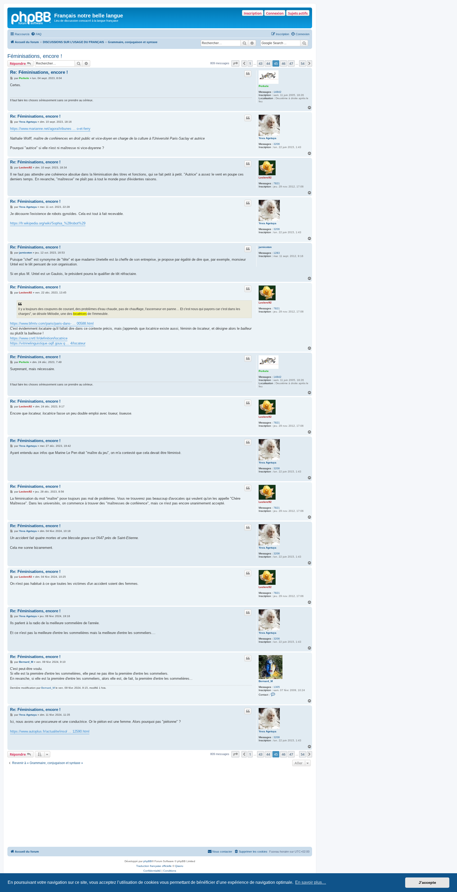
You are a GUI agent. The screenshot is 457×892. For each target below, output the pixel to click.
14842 (277, 91)
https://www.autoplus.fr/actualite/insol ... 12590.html (49, 731)
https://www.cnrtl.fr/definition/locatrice (38, 338)
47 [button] (291, 63)
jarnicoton (265, 247)
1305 (276, 687)
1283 (276, 252)
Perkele (264, 86)
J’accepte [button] (427, 882)
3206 (276, 143)
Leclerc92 (265, 177)
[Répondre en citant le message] (247, 73)
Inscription (253, 13)
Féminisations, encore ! (34, 56)
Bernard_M (266, 681)
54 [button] (302, 63)
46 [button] (283, 63)
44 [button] (268, 63)
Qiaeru (179, 866)
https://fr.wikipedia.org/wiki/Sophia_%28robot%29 (47, 223)
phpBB (147, 861)
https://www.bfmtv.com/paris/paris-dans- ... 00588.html (52, 323)
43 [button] (260, 63)
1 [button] (250, 63)
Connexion (275, 13)
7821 (276, 183)
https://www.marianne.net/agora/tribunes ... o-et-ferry (50, 129)
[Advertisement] (159, 807)
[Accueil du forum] (31, 17)
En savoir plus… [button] (310, 882)
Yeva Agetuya (267, 138)
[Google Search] (304, 43)
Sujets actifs (298, 13)
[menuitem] (36, 34)
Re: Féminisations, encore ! (39, 72)
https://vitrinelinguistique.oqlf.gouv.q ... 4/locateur (47, 343)
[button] (235, 63)
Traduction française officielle (154, 866)
